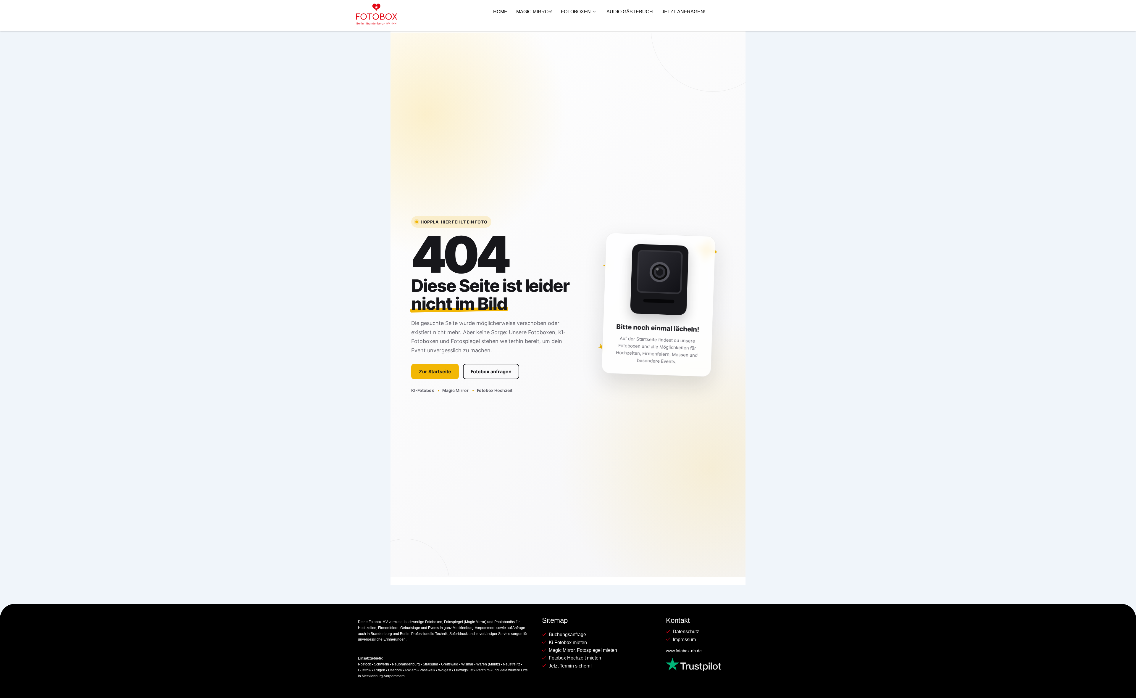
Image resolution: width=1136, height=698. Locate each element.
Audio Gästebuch (629, 11)
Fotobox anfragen (491, 371)
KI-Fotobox (423, 390)
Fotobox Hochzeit (494, 390)
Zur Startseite (435, 371)
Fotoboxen (576, 11)
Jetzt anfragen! (683, 11)
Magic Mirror (534, 11)
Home (500, 11)
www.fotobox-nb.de (684, 650)
